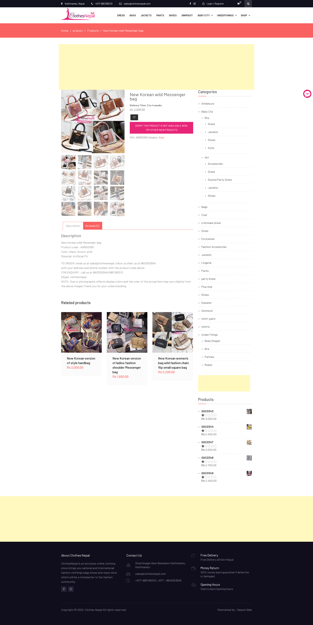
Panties (209, 357)
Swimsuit (187, 15)
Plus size (206, 286)
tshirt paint (208, 318)
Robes (208, 365)
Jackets (146, 15)
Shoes (173, 15)
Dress (121, 15)
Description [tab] (73, 226)
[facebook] (64, 589)
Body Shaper (212, 341)
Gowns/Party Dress (220, 179)
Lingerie (206, 263)
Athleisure (207, 103)
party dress (208, 278)
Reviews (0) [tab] (92, 226)
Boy (207, 117)
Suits (211, 148)
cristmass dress (211, 223)
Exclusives (208, 239)
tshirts (205, 326)
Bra (207, 349)
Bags (133, 15)
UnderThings (225, 15)
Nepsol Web (244, 609)
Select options (81, 332)
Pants (160, 15)
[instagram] (71, 589)
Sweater (206, 302)
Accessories (215, 163)
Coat (204, 215)
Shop (244, 15)
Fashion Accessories (213, 247)
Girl (207, 157)
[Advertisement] (156, 67)
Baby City (204, 15)
